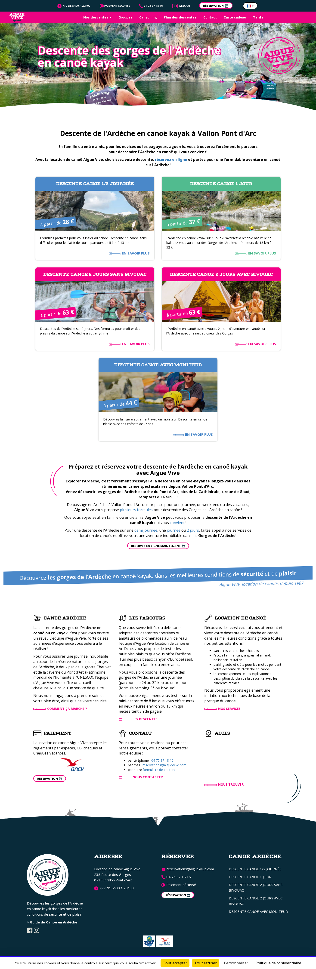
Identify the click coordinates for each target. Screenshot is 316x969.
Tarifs (258, 17)
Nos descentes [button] (96, 17)
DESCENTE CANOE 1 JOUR (250, 876)
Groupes (125, 17)
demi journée (145, 530)
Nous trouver (231, 784)
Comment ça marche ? (67, 708)
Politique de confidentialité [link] (278, 963)
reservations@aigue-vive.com (164, 765)
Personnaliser (236, 963)
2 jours (193, 530)
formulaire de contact (159, 769)
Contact (210, 17)
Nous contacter (148, 777)
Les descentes (145, 719)
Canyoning (148, 17)
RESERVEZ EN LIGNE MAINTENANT (156, 546)
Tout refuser (205, 963)
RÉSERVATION (213, 5)
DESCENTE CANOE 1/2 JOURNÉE (255, 869)
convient (177, 522)
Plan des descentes (180, 17)
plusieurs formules (136, 509)
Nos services (229, 708)
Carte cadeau (235, 17)
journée (173, 530)
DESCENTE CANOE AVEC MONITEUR (258, 911)
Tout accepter (175, 963)
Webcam (184, 6)
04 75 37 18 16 (153, 6)
